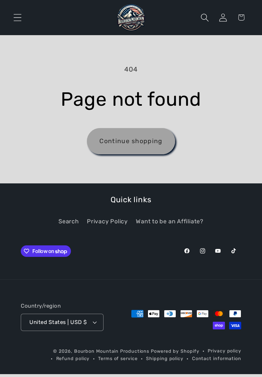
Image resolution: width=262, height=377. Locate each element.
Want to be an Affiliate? (170, 221)
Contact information (216, 358)
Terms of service (118, 358)
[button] (17, 17)
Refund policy (73, 358)
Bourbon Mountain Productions (111, 351)
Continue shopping (130, 141)
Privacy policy (224, 351)
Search (68, 221)
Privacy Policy (107, 221)
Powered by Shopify (175, 351)
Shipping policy (164, 358)
